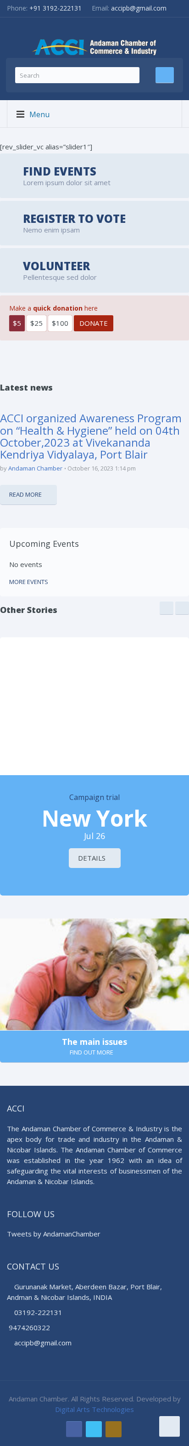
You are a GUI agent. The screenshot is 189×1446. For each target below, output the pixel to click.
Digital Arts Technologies (94, 1409)
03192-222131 (37, 1312)
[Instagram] (114, 1429)
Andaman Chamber (35, 468)
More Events (28, 582)
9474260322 (29, 1327)
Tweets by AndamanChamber (53, 1233)
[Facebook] (74, 1429)
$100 (60, 323)
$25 (36, 323)
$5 (17, 323)
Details (92, 857)
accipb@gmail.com (139, 8)
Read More (25, 494)
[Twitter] (94, 1429)
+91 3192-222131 (55, 8)
